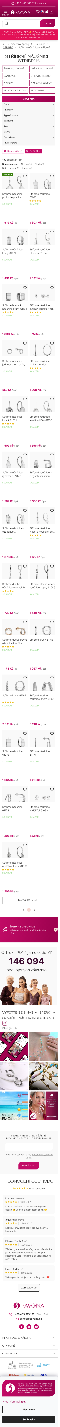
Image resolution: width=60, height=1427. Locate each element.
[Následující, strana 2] (29, 910)
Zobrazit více (29, 1287)
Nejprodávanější (10, 168)
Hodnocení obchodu (28, 1181)
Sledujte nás (9, 1028)
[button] (55, 930)
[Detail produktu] (42, 181)
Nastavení (29, 1409)
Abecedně (27, 168)
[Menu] (5, 12)
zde (22, 1401)
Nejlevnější (26, 164)
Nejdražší (39, 164)
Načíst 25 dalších (28, 900)
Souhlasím (29, 1419)
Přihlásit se (28, 1165)
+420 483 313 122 (25, 3)
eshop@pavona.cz (31, 1318)
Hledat (48, 23)
